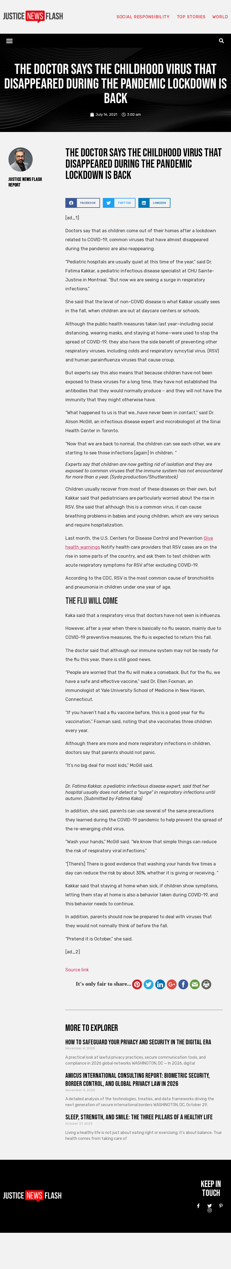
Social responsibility (143, 16)
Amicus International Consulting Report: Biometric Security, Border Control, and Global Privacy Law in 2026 (137, 1080)
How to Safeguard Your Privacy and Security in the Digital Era (138, 1042)
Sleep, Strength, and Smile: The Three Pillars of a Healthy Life (139, 1117)
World (220, 16)
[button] (9, 40)
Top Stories (191, 16)
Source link (77, 969)
